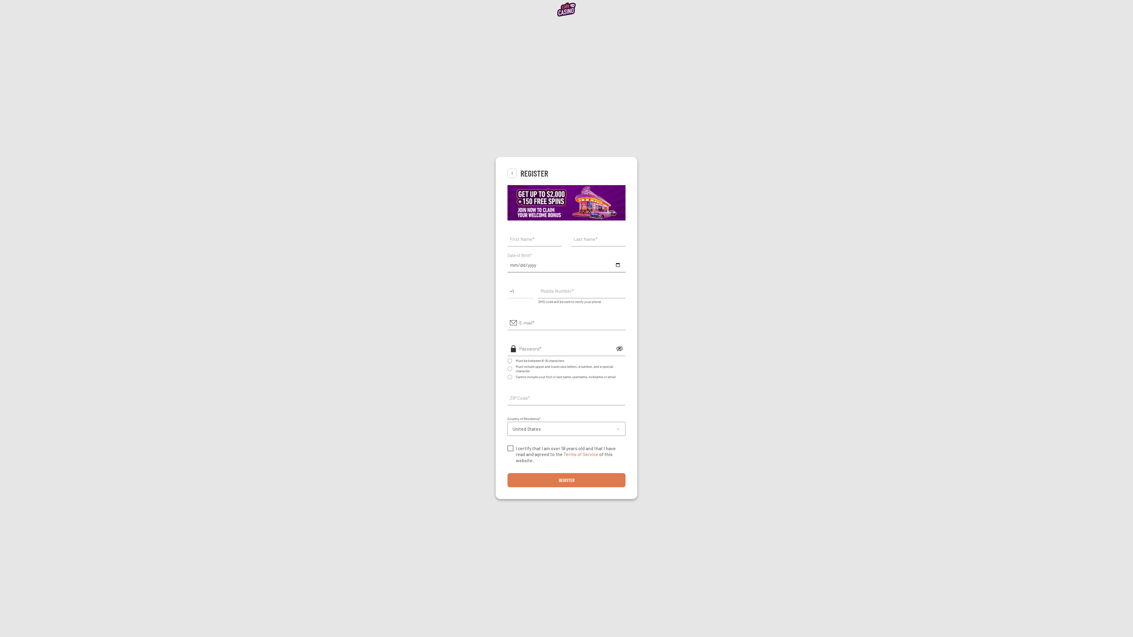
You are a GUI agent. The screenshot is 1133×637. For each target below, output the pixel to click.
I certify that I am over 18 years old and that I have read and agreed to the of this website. (566, 454)
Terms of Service (581, 454)
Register (566, 480)
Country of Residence (524, 419)
